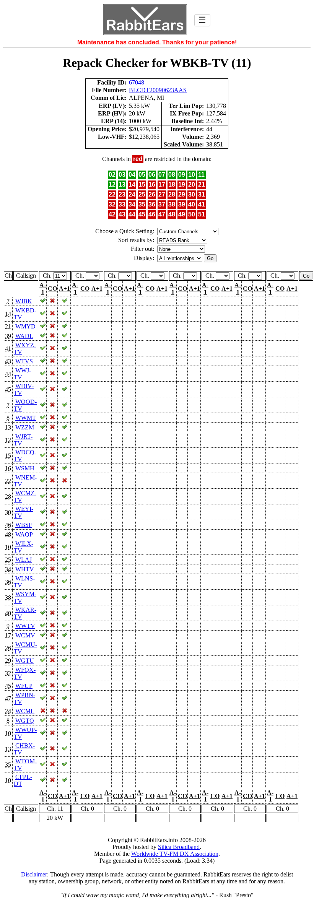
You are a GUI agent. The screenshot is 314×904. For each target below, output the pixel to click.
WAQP (24, 534)
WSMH (24, 468)
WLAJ (23, 559)
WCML (24, 711)
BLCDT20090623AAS (158, 90)
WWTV (25, 626)
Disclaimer (34, 874)
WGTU (24, 660)
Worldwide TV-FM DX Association (174, 853)
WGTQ (24, 720)
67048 (136, 82)
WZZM (24, 427)
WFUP (24, 686)
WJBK (23, 301)
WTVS (24, 361)
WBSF (23, 525)
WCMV (25, 635)
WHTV (24, 569)
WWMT (25, 418)
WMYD (25, 326)
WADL (24, 336)
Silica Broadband (179, 847)
